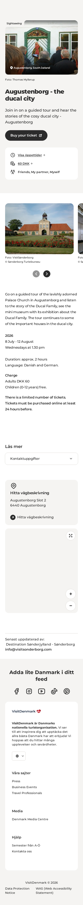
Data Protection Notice (17, 891)
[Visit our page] (29, 691)
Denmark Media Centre (30, 819)
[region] (41, 570)
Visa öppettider (30, 155)
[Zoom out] (71, 606)
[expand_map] (70, 535)
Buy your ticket (23, 135)
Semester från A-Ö (26, 845)
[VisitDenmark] (26, 711)
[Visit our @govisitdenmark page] (54, 691)
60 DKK (23, 163)
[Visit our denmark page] (16, 691)
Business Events (24, 787)
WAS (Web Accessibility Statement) (54, 891)
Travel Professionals (27, 793)
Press (16, 781)
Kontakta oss (22, 851)
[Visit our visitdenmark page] (41, 691)
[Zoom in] (71, 594)
